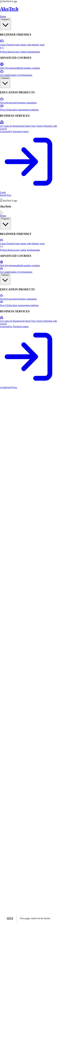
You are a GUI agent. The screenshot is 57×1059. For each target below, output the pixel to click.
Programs (5, 19)
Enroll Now (11, 387)
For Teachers (15, 131)
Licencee (4, 131)
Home (3, 16)
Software (5, 78)
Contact (25, 131)
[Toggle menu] (1, 198)
